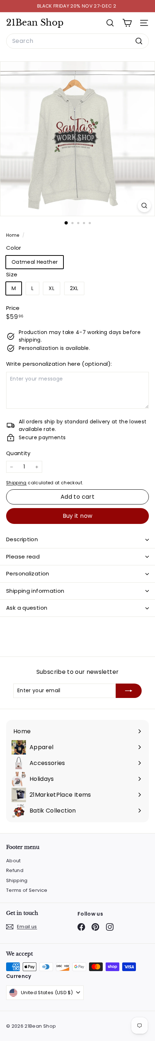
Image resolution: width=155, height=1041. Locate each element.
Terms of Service (27, 890)
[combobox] (77, 41)
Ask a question (26, 607)
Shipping (16, 483)
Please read (23, 556)
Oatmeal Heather (35, 262)
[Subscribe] (129, 691)
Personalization (27, 573)
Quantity (18, 453)
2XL (74, 288)
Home (13, 235)
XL (51, 288)
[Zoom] (144, 205)
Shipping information (35, 591)
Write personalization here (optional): (59, 364)
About (13, 860)
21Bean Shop (34, 23)
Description (22, 539)
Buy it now (78, 516)
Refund (14, 870)
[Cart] (127, 23)
